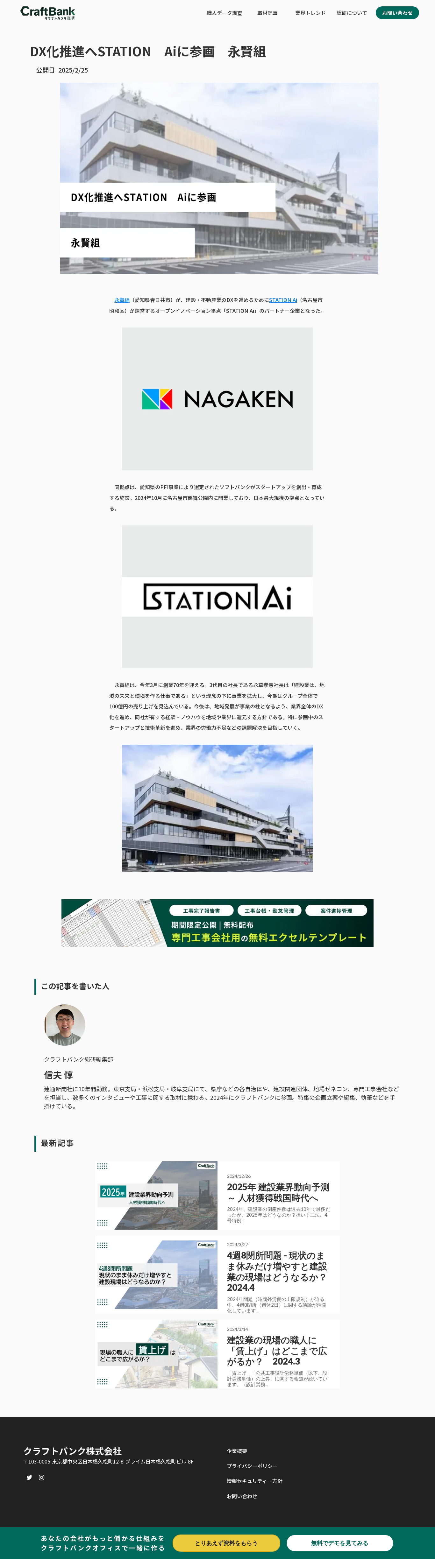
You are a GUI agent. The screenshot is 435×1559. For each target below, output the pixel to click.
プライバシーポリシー (252, 1466)
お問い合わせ (242, 1496)
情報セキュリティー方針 (254, 1481)
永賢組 (122, 300)
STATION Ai (283, 300)
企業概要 (237, 1451)
